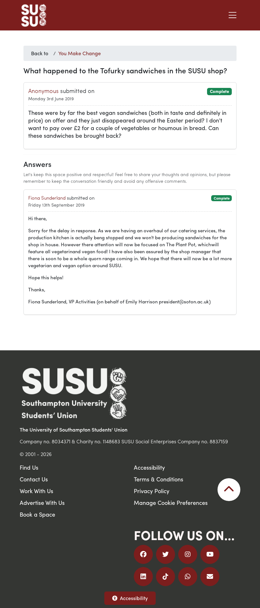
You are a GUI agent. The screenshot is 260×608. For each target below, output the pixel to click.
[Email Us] (209, 576)
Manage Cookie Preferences (171, 502)
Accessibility (134, 598)
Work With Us (36, 491)
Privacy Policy (151, 491)
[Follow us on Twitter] (165, 554)
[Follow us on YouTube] (209, 554)
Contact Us (34, 479)
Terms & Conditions (158, 479)
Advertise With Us (42, 502)
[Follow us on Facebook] (143, 554)
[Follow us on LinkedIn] (143, 576)
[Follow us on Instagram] (187, 554)
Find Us (29, 467)
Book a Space (37, 514)
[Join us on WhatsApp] (187, 576)
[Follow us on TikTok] (165, 576)
